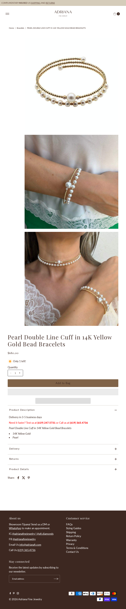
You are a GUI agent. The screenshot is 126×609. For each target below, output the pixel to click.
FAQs (69, 524)
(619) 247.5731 (46, 422)
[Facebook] (10, 593)
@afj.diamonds (45, 533)
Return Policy (73, 536)
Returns (14, 458)
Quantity (13, 367)
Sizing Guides (73, 528)
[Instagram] (18, 593)
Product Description (22, 409)
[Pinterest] (14, 593)
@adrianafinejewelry (24, 539)
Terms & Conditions (77, 548)
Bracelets (20, 28)
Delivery (14, 448)
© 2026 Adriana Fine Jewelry (25, 599)
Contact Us (72, 551)
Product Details (19, 469)
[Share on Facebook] (18, 477)
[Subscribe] (56, 579)
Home (11, 28)
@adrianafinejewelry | (24, 533)
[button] (63, 392)
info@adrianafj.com (30, 544)
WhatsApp (15, 528)
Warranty (71, 540)
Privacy (70, 544)
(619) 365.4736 (26, 550)
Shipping (71, 532)
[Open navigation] (7, 14)
